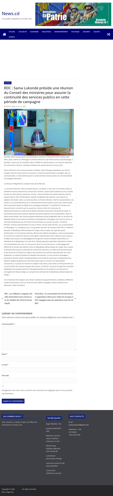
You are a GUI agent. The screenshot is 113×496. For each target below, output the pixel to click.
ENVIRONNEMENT (61, 32)
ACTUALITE (23, 32)
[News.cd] (4, 34)
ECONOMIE (34, 32)
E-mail (5, 365)
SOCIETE (97, 32)
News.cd (11, 13)
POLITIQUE (75, 32)
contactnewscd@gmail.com (79, 425)
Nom (4, 354)
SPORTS (12, 37)
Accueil (12, 32)
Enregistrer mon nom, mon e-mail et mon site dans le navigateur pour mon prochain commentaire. (37, 392)
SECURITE (86, 32)
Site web (5, 375)
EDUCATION (46, 32)
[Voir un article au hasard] (108, 34)
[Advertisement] (56, 62)
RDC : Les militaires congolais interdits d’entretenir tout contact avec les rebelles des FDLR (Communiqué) (18, 298)
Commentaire (8, 324)
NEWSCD (8, 106)
